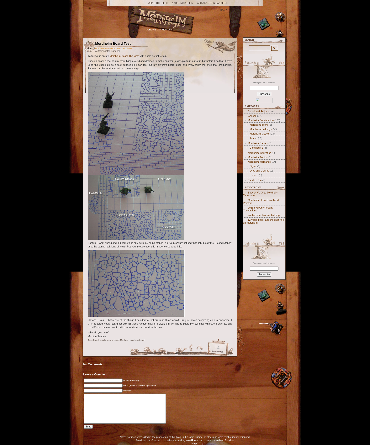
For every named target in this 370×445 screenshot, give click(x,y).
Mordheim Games (258, 143)
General (252, 115)
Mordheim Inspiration (259, 152)
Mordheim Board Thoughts (124, 56)
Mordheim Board (103, 48)
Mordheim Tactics (258, 157)
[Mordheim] (159, 17)
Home (223, 10)
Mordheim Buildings (261, 129)
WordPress (192, 440)
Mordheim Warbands (259, 161)
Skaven (254, 175)
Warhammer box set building (264, 215)
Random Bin (255, 180)
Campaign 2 (256, 147)
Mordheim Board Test (113, 43)
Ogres (253, 166)
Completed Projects (259, 111)
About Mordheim (182, 3)
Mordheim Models (260, 133)
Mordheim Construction (122, 48)
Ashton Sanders (225, 440)
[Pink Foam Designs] (136, 173)
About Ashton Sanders (212, 3)
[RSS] (264, 66)
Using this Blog (158, 3)
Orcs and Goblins (259, 170)
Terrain (253, 138)
